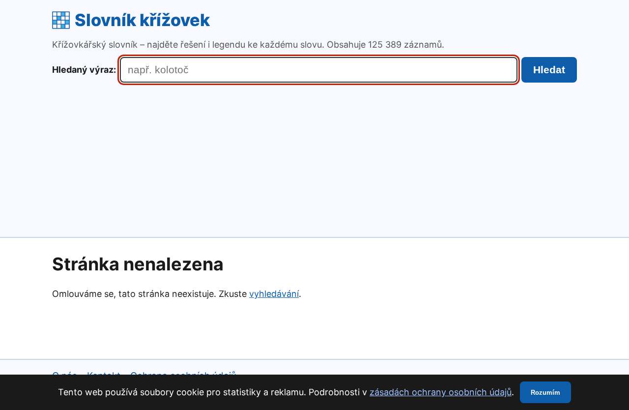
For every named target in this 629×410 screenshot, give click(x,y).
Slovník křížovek (142, 20)
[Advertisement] (314, 156)
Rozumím (545, 392)
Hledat (549, 69)
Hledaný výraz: (84, 69)
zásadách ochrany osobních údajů (441, 392)
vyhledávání (274, 294)
